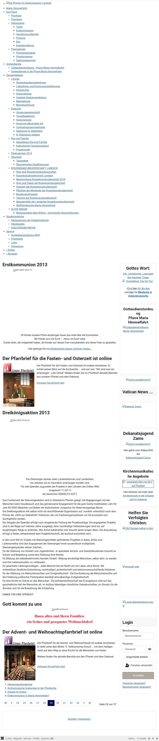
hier (131, 292)
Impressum (84, 719)
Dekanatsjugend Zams (138, 457)
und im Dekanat (138, 499)
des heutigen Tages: (138, 277)
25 (24, 702)
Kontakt (72, 719)
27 (37, 702)
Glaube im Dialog (16, 691)
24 (17, 702)
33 (77, 702)
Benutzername (130, 630)
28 (44, 702)
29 (51, 702)
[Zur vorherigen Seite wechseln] (11, 703)
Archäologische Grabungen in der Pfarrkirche (31, 688)
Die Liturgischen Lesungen (138, 273)
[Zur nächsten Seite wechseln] (84, 703)
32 (71, 702)
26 (31, 702)
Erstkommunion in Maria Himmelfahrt (28, 695)
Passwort (128, 643)
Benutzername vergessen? (137, 687)
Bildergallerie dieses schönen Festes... (71, 348)
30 (57, 702)
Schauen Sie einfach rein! (50, 382)
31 (64, 702)
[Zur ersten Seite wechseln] (5, 703)
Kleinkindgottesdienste (19, 684)
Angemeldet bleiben (137, 656)
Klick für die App (138, 288)
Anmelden (138, 675)
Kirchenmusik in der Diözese (138, 495)
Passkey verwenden (141, 665)
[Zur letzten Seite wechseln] (89, 703)
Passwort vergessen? (134, 683)
